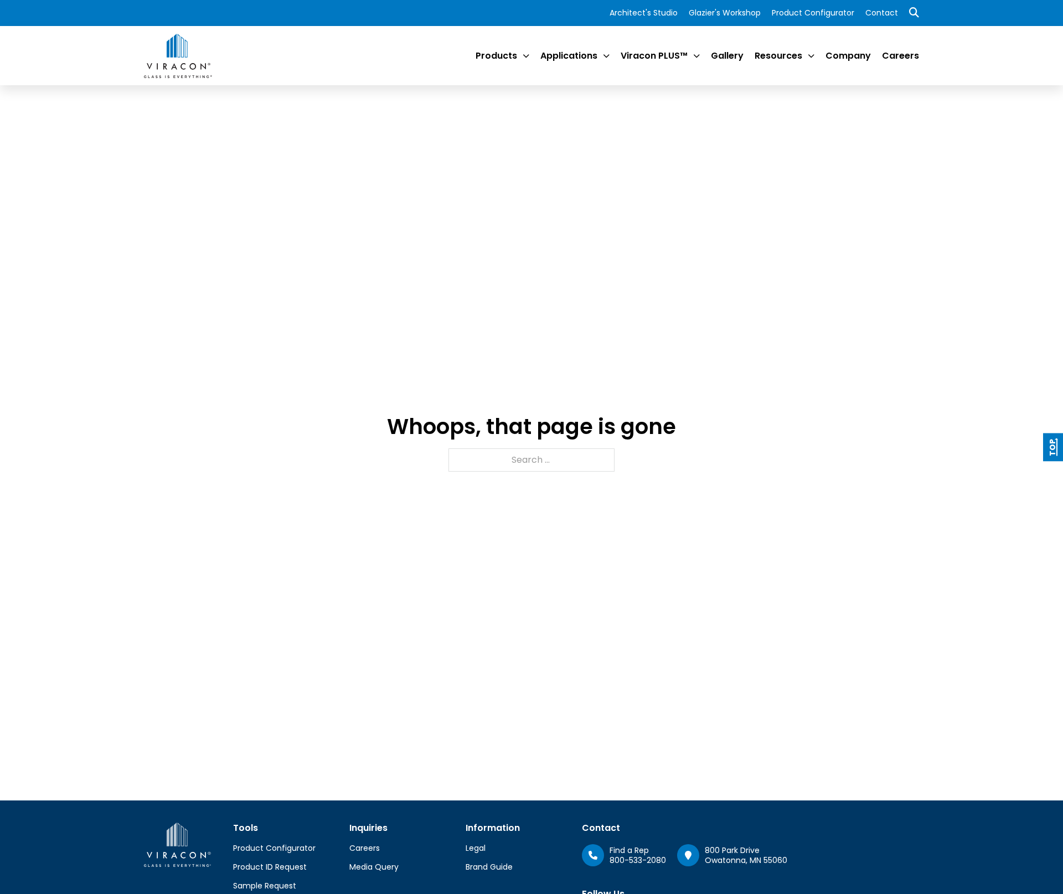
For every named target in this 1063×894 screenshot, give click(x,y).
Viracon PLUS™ (654, 55)
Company (848, 55)
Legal (476, 848)
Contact (881, 12)
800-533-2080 (638, 860)
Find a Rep (629, 850)
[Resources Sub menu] (811, 56)
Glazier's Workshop (725, 12)
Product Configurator (813, 12)
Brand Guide (489, 867)
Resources (778, 55)
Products (496, 55)
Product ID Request (270, 867)
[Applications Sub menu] (606, 56)
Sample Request (264, 886)
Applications (568, 55)
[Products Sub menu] (526, 56)
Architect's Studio (644, 12)
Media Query (374, 867)
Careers (900, 55)
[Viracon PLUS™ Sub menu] (696, 56)
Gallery (727, 55)
